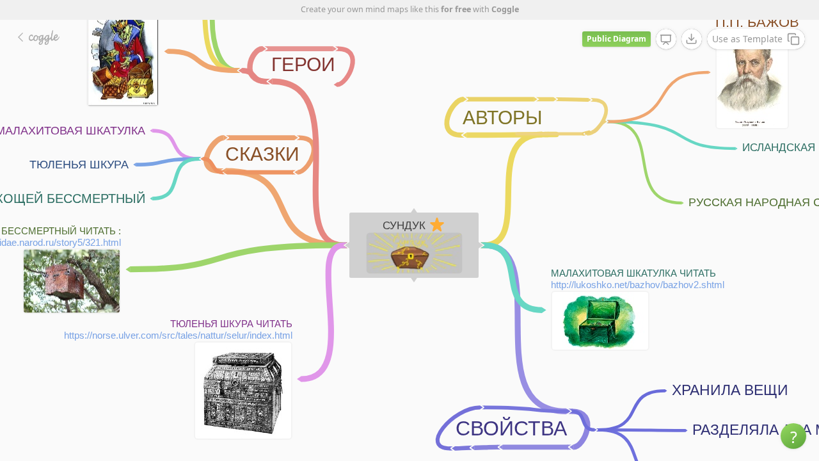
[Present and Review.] (666, 39)
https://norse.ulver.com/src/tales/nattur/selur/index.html (178, 335)
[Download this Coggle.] (691, 39)
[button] (793, 436)
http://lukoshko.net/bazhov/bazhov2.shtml (637, 284)
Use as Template (747, 39)
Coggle (505, 9)
